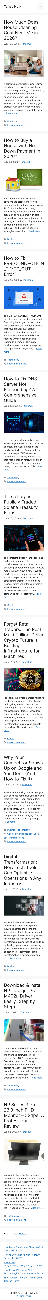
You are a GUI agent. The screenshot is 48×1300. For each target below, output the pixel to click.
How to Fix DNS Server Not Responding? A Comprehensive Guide (20, 389)
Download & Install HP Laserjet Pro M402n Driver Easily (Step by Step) (23, 995)
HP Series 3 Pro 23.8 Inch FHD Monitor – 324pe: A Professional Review (24, 1115)
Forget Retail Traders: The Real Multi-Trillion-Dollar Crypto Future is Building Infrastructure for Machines (24, 640)
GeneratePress (24, 1296)
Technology (13, 359)
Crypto (10, 605)
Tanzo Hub (12, 6)
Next (23, 1233)
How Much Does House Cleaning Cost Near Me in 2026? (21, 30)
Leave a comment (16, 125)
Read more (12, 113)
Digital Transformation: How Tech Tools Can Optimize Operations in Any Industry (22, 870)
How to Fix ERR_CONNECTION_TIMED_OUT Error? (24, 266)
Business (12, 239)
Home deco (13, 121)
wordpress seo (16, 837)
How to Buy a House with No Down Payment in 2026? (22, 148)
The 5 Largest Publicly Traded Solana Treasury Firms (21, 504)
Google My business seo (20, 834)
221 (16, 1233)
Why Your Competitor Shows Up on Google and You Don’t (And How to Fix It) (23, 768)
